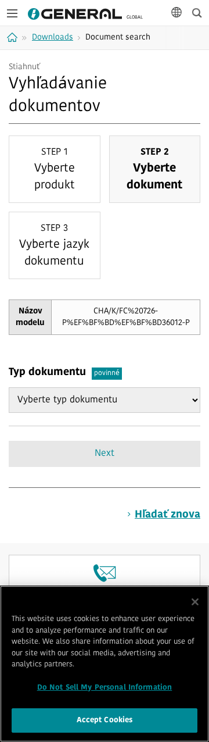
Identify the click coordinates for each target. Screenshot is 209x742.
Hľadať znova (167, 515)
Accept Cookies (105, 720)
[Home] (13, 37)
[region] (104, 664)
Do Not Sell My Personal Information (104, 687)
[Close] (195, 602)
